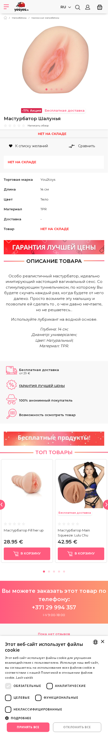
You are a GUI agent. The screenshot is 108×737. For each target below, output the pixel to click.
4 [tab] (61, 88)
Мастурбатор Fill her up (24, 530)
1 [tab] (46, 88)
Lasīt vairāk (24, 677)
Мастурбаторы (19, 18)
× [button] (102, 642)
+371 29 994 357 (54, 607)
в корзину (30, 553)
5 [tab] (64, 570)
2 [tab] (51, 88)
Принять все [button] (28, 727)
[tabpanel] (54, 61)
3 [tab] (56, 88)
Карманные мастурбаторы (45, 18)
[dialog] (54, 686)
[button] (54, 717)
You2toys (47, 179)
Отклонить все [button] (77, 727)
